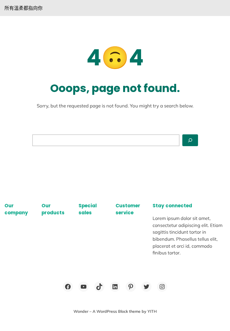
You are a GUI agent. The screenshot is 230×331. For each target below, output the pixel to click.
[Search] (190, 140)
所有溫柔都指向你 (23, 8)
